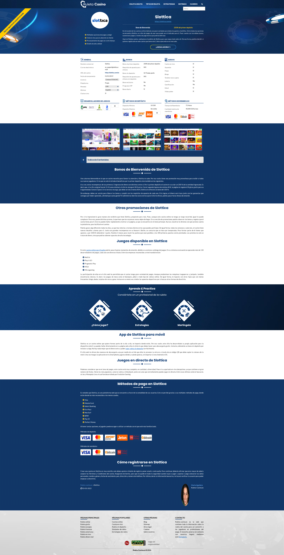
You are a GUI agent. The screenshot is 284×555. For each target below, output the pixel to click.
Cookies (147, 529)
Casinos (193, 4)
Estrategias (169, 4)
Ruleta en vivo (85, 534)
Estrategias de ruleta (119, 532)
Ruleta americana (86, 532)
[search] (202, 4)
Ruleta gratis (135, 4)
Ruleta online (85, 522)
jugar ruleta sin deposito (134, 349)
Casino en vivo (117, 524)
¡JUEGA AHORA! (163, 47)
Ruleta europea (86, 527)
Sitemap (147, 524)
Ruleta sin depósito (119, 527)
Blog (145, 522)
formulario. (183, 537)
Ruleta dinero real (87, 537)
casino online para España (95, 250)
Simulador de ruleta (119, 529)
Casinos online (117, 522)
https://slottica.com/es (163, 21)
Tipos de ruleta (153, 4)
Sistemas (182, 4)
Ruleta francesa (86, 529)
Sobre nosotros (149, 532)
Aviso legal (148, 527)
